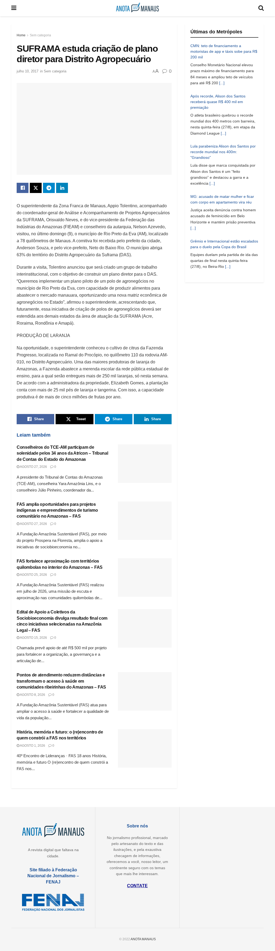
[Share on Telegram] (49, 188)
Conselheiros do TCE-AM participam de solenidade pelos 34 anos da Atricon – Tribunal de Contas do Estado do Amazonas (62, 453)
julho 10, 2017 (27, 71)
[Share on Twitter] (36, 188)
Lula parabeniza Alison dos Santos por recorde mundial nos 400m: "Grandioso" (223, 152)
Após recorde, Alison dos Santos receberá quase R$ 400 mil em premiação (217, 102)
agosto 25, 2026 (33, 575)
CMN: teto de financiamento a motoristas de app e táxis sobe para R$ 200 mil (223, 51)
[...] (222, 83)
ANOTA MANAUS (143, 939)
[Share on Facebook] (22, 188)
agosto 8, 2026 (32, 695)
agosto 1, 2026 (32, 746)
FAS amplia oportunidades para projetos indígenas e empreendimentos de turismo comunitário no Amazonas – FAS (57, 510)
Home (21, 35)
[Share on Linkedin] (62, 188)
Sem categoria (40, 35)
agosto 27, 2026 (33, 467)
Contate (137, 885)
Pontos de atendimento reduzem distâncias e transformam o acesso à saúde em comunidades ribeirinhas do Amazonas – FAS (61, 681)
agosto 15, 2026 (33, 638)
